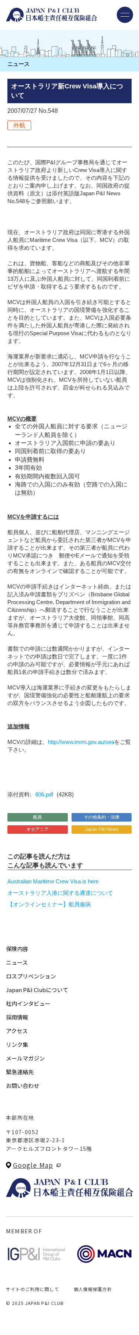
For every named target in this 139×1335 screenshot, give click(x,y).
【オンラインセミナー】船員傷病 (49, 904)
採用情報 (17, 1017)
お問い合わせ (22, 1085)
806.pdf (44, 794)
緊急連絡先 (20, 1072)
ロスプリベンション (31, 976)
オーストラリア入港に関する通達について (60, 893)
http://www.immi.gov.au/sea (81, 742)
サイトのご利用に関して (32, 1289)
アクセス (17, 1031)
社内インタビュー (28, 1003)
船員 (37, 817)
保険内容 (17, 949)
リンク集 (17, 1044)
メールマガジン (25, 1058)
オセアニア (37, 829)
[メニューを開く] (125, 15)
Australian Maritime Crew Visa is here (53, 881)
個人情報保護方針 (93, 1289)
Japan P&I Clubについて (37, 990)
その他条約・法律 (101, 817)
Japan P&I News (101, 829)
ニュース (17, 962)
